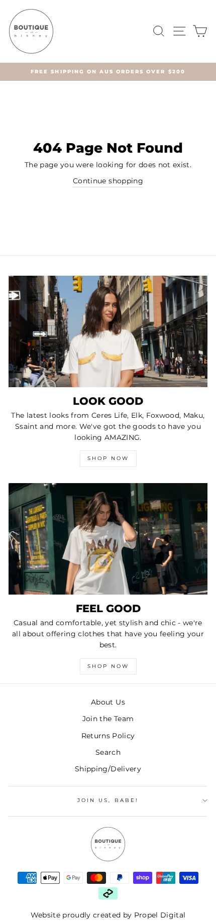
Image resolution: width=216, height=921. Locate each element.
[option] (108, 72)
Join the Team (108, 719)
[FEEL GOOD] (108, 539)
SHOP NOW (108, 458)
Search (108, 752)
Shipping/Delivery (108, 769)
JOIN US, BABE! (108, 800)
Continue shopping (108, 181)
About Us (108, 702)
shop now (108, 666)
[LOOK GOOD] (108, 332)
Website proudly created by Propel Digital (108, 915)
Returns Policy (108, 736)
